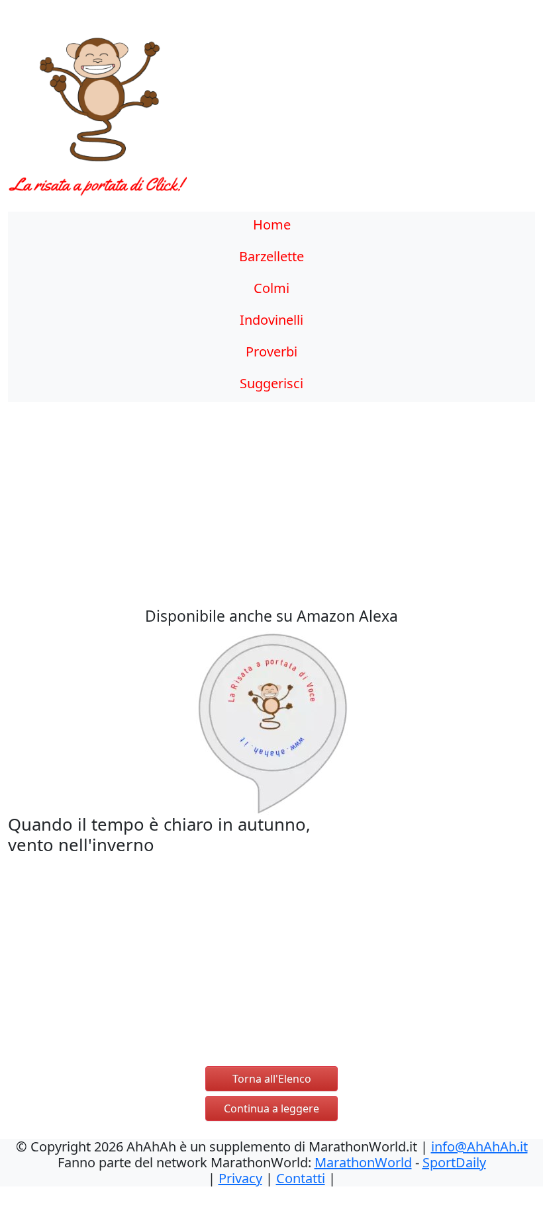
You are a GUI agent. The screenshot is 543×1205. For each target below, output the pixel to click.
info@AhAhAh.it (479, 1146)
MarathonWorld (363, 1162)
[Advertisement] (339, 115)
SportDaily (454, 1162)
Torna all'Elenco (271, 1078)
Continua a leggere (271, 1108)
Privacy (240, 1178)
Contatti (300, 1178)
